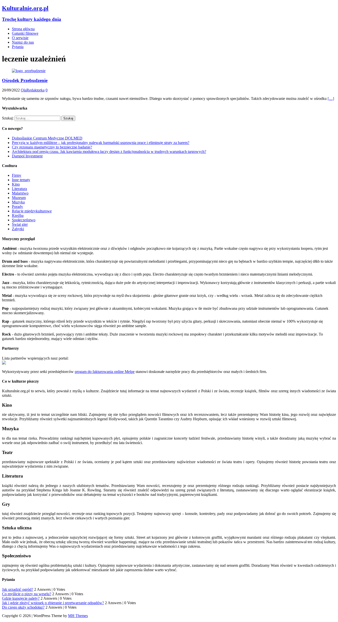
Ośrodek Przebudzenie (25, 80)
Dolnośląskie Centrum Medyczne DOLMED (47, 138)
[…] (331, 98)
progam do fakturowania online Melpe (105, 371)
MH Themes (78, 616)
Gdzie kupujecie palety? (21, 598)
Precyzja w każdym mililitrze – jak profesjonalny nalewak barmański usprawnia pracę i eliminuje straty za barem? (100, 143)
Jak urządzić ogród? (17, 589)
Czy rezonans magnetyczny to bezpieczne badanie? (52, 147)
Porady (17, 206)
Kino (16, 184)
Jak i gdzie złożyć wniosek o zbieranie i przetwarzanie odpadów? (53, 603)
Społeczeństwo (23, 220)
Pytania (18, 47)
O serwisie (20, 38)
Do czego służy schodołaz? (23, 607)
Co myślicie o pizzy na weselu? (26, 594)
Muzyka (18, 202)
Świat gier (20, 224)
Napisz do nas (23, 42)
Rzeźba (18, 215)
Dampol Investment (27, 156)
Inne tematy (21, 180)
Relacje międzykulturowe (32, 211)
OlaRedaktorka (33, 90)
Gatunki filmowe (25, 33)
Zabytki (18, 229)
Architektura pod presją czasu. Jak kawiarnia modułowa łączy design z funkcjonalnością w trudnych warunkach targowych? (109, 151)
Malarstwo (20, 193)
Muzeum (19, 198)
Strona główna (23, 29)
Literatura (19, 189)
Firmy (16, 175)
